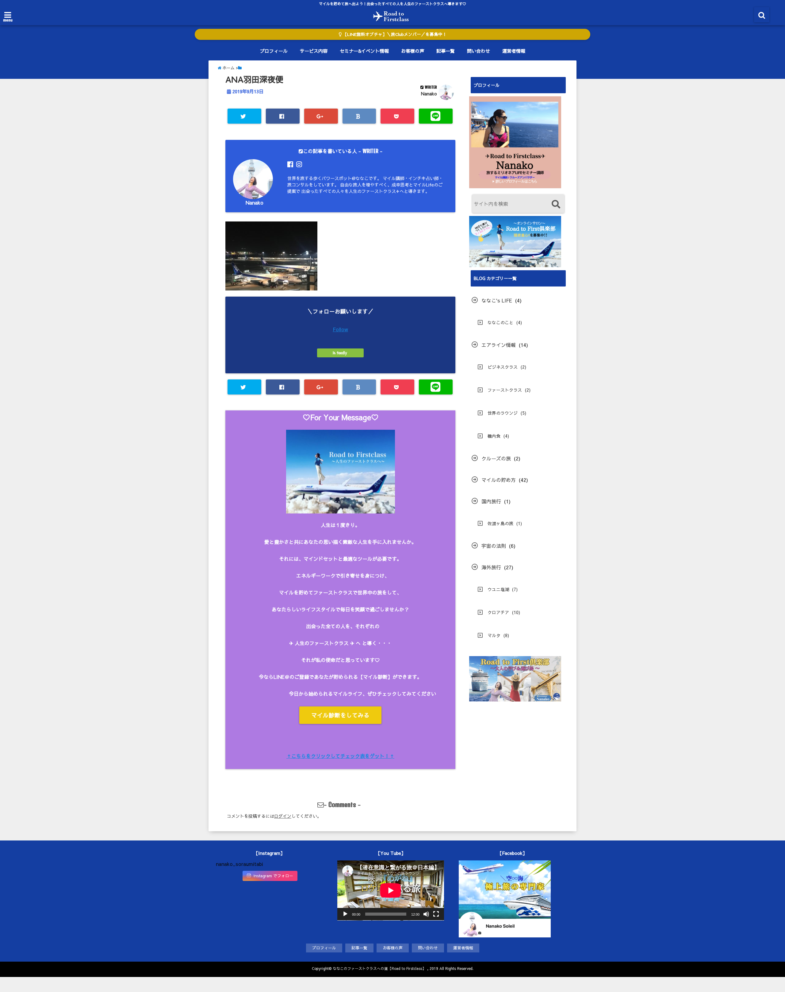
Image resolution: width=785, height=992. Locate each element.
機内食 (494, 436)
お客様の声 (412, 51)
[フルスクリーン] (436, 914)
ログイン (282, 816)
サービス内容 (313, 51)
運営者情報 (513, 51)
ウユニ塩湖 (498, 589)
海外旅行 (491, 567)
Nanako (429, 93)
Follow (340, 329)
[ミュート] (426, 914)
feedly (341, 352)
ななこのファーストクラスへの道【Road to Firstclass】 (379, 968)
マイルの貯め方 (498, 479)
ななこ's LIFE (496, 300)
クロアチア (498, 612)
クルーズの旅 (496, 458)
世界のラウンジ (503, 413)
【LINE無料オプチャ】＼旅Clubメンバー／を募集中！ (394, 34)
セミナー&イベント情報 (364, 51)
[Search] (556, 204)
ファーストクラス (505, 390)
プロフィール (274, 51)
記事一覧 (445, 51)
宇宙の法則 (493, 545)
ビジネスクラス (503, 367)
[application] (390, 890)
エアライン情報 (498, 344)
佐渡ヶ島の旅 (500, 523)
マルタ (494, 635)
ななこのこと (500, 322)
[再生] (345, 914)
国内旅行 (491, 501)
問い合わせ (478, 51)
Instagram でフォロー (273, 876)
